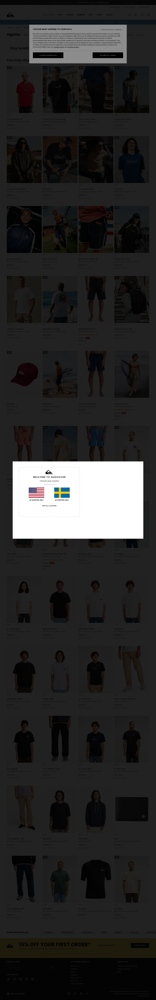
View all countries (49, 506)
